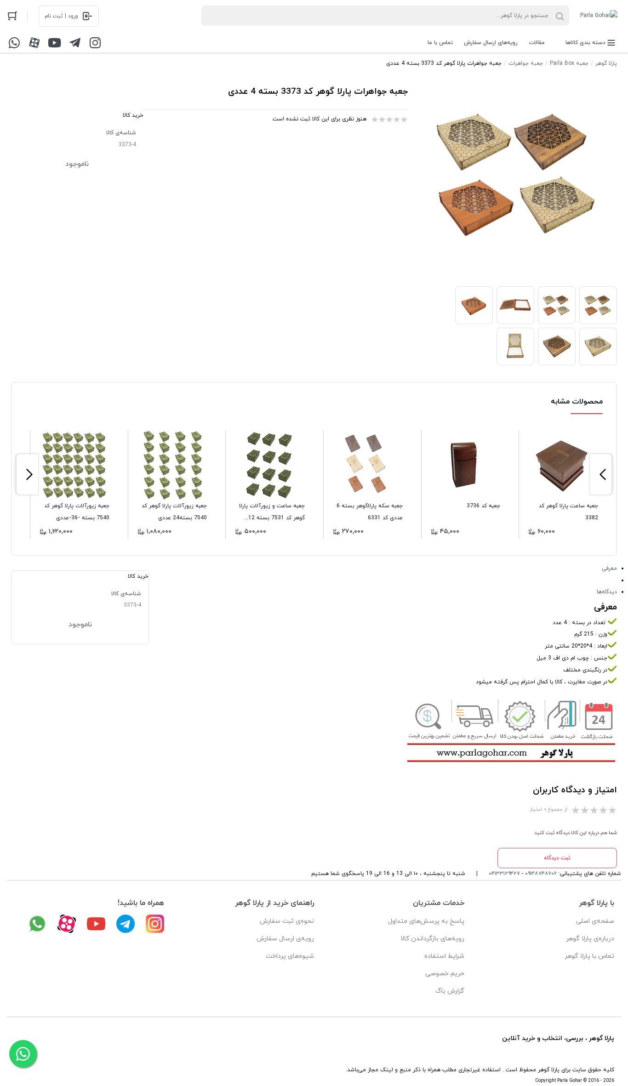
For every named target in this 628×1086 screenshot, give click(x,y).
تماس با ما (440, 42)
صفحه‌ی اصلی (595, 921)
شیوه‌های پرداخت (290, 956)
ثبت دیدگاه (557, 858)
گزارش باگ (449, 991)
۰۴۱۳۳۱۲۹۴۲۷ (504, 873)
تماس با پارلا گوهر (589, 956)
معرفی (609, 568)
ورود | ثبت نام (61, 16)
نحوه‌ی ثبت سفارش (287, 921)
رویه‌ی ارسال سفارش (285, 938)
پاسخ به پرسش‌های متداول (426, 921)
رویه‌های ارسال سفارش (491, 42)
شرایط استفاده (444, 956)
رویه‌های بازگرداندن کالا (432, 938)
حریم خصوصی (444, 973)
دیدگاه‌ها (607, 592)
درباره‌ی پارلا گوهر (590, 938)
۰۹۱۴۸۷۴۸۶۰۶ (541, 873)
